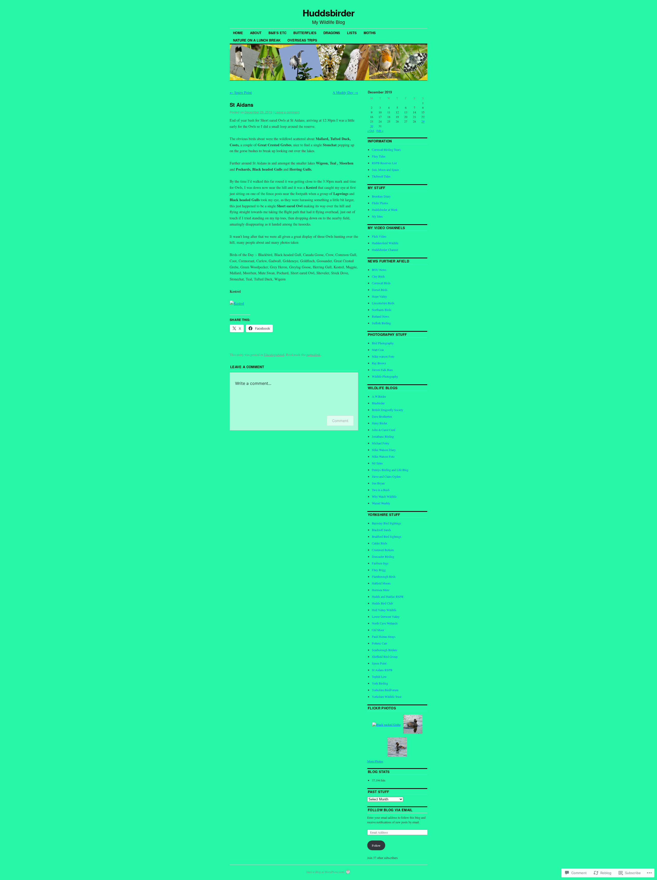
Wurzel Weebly (381, 503)
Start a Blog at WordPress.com (325, 872)
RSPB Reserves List (384, 163)
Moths (370, 32)
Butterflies (304, 32)
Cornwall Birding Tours (386, 150)
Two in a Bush (381, 490)
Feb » (379, 131)
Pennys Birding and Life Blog (390, 470)
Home (238, 32)
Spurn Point (241, 92)
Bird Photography (383, 343)
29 (422, 121)
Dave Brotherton (382, 416)
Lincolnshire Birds (383, 303)
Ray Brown (379, 363)
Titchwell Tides (381, 176)
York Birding (380, 683)
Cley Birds (378, 276)
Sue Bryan (378, 483)
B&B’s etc (277, 32)
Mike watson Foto (383, 356)
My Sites (377, 216)
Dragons (331, 32)
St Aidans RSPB (382, 670)
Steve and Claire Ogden (386, 476)
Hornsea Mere (380, 590)
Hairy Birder (379, 423)
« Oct (370, 131)
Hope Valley (379, 296)
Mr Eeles (377, 463)
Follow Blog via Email (390, 809)
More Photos (375, 761)
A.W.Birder (379, 396)
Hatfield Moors (381, 583)
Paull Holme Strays (383, 636)
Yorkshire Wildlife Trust (386, 697)
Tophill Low (379, 676)
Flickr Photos (380, 203)
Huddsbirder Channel (385, 250)
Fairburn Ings (380, 563)
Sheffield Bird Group (385, 656)
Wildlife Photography (385, 376)
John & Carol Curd (383, 430)
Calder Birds (379, 543)
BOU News (379, 270)
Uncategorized (274, 354)
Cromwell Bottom (383, 550)
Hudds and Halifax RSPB (387, 596)
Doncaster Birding (383, 556)
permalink (313, 354)
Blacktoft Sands (381, 530)
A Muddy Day (345, 92)
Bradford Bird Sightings (386, 536)
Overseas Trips (302, 40)
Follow (376, 845)
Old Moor (378, 630)
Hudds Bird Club (382, 603)
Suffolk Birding (381, 323)
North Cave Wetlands (385, 623)
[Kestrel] (237, 303)
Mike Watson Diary (384, 450)
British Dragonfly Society (387, 410)
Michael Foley (380, 443)
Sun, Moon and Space (385, 170)
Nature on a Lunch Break (257, 40)
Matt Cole (378, 350)
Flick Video (379, 236)
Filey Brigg (379, 570)
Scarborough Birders (384, 650)
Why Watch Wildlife (384, 496)
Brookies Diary (381, 196)
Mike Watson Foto (383, 456)
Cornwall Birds (381, 283)
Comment (340, 420)
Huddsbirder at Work (385, 210)
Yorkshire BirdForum (385, 690)
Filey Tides (378, 156)
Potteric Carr (379, 643)
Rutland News (380, 316)
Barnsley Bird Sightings (386, 523)
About (256, 32)
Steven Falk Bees (382, 370)
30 (371, 126)
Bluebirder (378, 403)
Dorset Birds (380, 290)
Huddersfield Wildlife (385, 243)
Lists (352, 32)
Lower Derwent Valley (386, 616)
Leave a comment (287, 112)
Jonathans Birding (383, 436)
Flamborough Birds (384, 576)
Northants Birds (381, 310)
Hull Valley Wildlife (384, 610)
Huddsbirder (328, 12)
